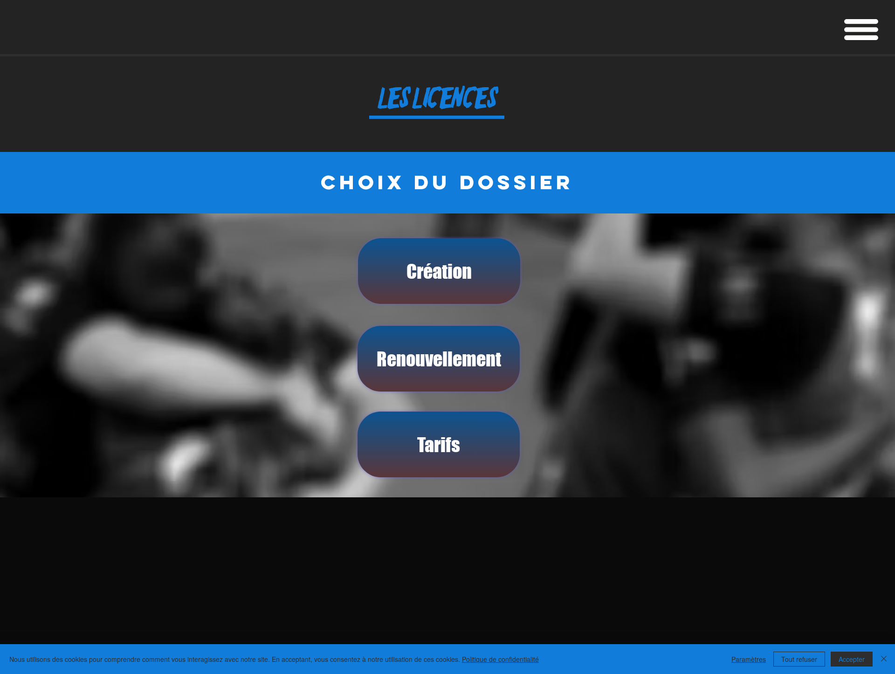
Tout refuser (799, 659)
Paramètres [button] (748, 659)
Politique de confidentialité (500, 659)
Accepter (852, 659)
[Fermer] (883, 659)
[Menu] (861, 29)
